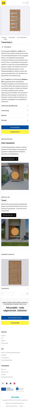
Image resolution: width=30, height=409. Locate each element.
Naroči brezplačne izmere (15, 317)
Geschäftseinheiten (6, 360)
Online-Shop (4, 343)
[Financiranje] (7, 389)
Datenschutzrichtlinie (11, 406)
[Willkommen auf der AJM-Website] (3, 3)
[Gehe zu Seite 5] (11, 294)
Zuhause (4, 37)
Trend (5, 39)
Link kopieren (7, 47)
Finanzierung (5, 357)
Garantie (3, 355)
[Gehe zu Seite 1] (3, 294)
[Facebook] (2, 383)
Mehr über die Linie (8, 215)
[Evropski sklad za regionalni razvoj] (20, 389)
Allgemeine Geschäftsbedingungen (14, 403)
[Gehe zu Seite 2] (5, 294)
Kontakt (3, 374)
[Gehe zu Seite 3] (7, 294)
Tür (2, 338)
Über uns (3, 369)
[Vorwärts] (27, 293)
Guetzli (21, 406)
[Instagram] (6, 383)
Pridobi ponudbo (15, 322)
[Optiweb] (15, 397)
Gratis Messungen (15, 127)
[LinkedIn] (10, 383)
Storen (3, 340)
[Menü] (27, 2)
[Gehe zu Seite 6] (13, 294)
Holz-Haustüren (21, 37)
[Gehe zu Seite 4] (9, 294)
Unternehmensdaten (7, 377)
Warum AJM (4, 372)
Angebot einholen (15, 131)
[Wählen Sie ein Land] (14, 383)
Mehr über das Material (9, 159)
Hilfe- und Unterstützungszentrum (10, 352)
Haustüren (12, 37)
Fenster (3, 335)
